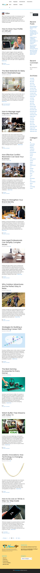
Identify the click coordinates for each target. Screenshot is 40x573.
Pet (30, 176)
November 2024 (33, 111)
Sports (4, 447)
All (3, 405)
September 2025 (33, 94)
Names (31, 170)
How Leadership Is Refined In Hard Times (33, 28)
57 (10, 538)
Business (4, 63)
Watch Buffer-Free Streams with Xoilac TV (13, 414)
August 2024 (32, 116)
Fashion (20, 4)
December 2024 (33, 109)
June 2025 (32, 99)
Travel (4, 319)
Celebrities (15, 4)
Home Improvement (6, 104)
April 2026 (32, 83)
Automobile (32, 144)
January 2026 (33, 88)
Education (32, 150)
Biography (15, 1)
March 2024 (32, 124)
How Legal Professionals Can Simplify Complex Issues (12, 242)
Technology (32, 186)
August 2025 (32, 96)
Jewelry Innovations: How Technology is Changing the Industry (12, 457)
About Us (4, 557)
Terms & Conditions (7, 562)
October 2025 (33, 93)
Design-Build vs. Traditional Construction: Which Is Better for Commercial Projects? (34, 40)
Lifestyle (31, 168)
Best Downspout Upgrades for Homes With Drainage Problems (34, 47)
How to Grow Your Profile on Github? (12, 30)
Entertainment (22, 1)
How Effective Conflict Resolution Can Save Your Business (13, 156)
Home (10, 1)
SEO (31, 180)
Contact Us (5, 559)
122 (16, 538)
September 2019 (33, 131)
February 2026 (33, 86)
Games (31, 160)
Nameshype (17, 570)
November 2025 (33, 91)
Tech (31, 185)
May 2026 (32, 81)
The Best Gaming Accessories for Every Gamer (11, 371)
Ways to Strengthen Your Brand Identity (12, 201)
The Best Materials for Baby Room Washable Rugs (13, 72)
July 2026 (32, 78)
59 (13, 538)
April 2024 (32, 123)
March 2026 (32, 85)
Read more (4, 60)
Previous (4, 538)
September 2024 (33, 114)
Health (31, 162)
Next (19, 538)
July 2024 (32, 118)
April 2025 (32, 103)
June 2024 (32, 119)
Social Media (32, 181)
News (10, 4)
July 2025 (32, 98)
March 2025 (32, 104)
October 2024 (33, 113)
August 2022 (32, 128)
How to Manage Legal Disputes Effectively (11, 112)
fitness (31, 155)
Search (31, 12)
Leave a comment (6, 64)
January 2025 (33, 108)
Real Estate (32, 178)
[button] (9, 7)
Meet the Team (6, 564)
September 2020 (33, 129)
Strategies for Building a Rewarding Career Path (12, 328)
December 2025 (33, 89)
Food (31, 157)
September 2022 (33, 126)
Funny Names (29, 1)
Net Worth (32, 171)
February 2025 (33, 106)
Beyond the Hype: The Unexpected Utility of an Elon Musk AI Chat (33, 52)
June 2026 (32, 80)
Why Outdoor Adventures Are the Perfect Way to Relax (12, 286)
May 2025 (32, 101)
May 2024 (32, 121)
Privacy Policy (5, 561)
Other (31, 175)
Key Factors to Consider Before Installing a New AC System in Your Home (34, 33)
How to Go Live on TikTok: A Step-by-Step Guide (13, 500)
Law (3, 147)
